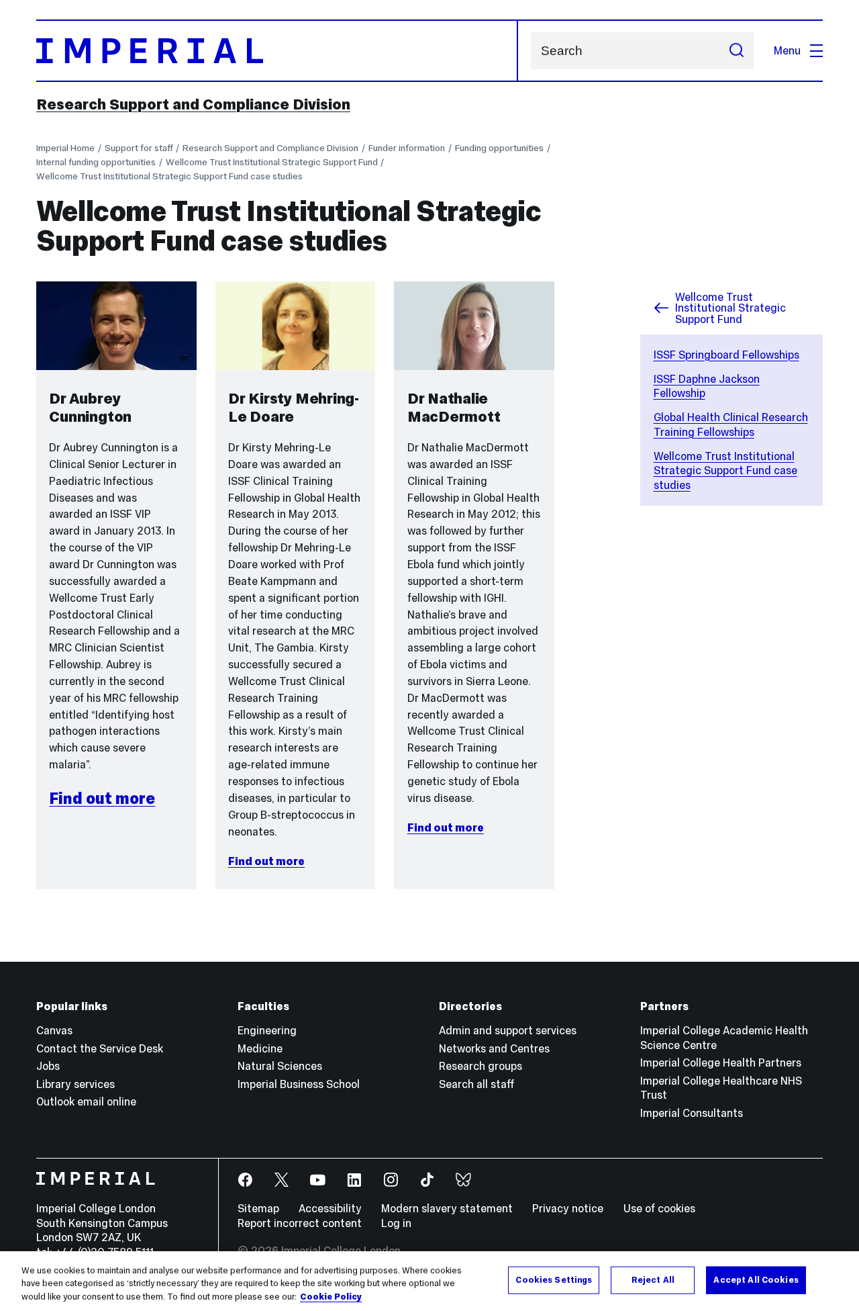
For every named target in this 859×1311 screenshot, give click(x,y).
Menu (787, 50)
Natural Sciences (280, 1066)
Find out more (102, 798)
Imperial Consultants (691, 1113)
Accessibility (330, 1208)
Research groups (480, 1066)
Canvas (54, 1030)
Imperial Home (65, 148)
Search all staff (477, 1084)
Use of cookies (659, 1208)
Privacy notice (567, 1208)
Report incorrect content (300, 1223)
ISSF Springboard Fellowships (726, 354)
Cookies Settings (553, 1279)
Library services (75, 1084)
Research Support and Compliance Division (193, 104)
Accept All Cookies (755, 1279)
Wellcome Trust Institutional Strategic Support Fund (272, 162)
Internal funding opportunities (96, 162)
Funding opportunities (499, 148)
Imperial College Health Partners (720, 1062)
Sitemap (258, 1208)
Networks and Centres (494, 1048)
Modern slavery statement (447, 1208)
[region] (429, 1281)
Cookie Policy (331, 1297)
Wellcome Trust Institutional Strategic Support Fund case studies (169, 176)
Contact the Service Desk (99, 1048)
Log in (396, 1223)
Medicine (260, 1048)
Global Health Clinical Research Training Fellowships (731, 424)
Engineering (267, 1030)
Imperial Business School (299, 1084)
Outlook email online (86, 1101)
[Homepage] (277, 50)
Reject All (652, 1279)
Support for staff (139, 148)
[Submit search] (736, 50)
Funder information (406, 148)
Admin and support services (507, 1030)
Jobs (48, 1066)
